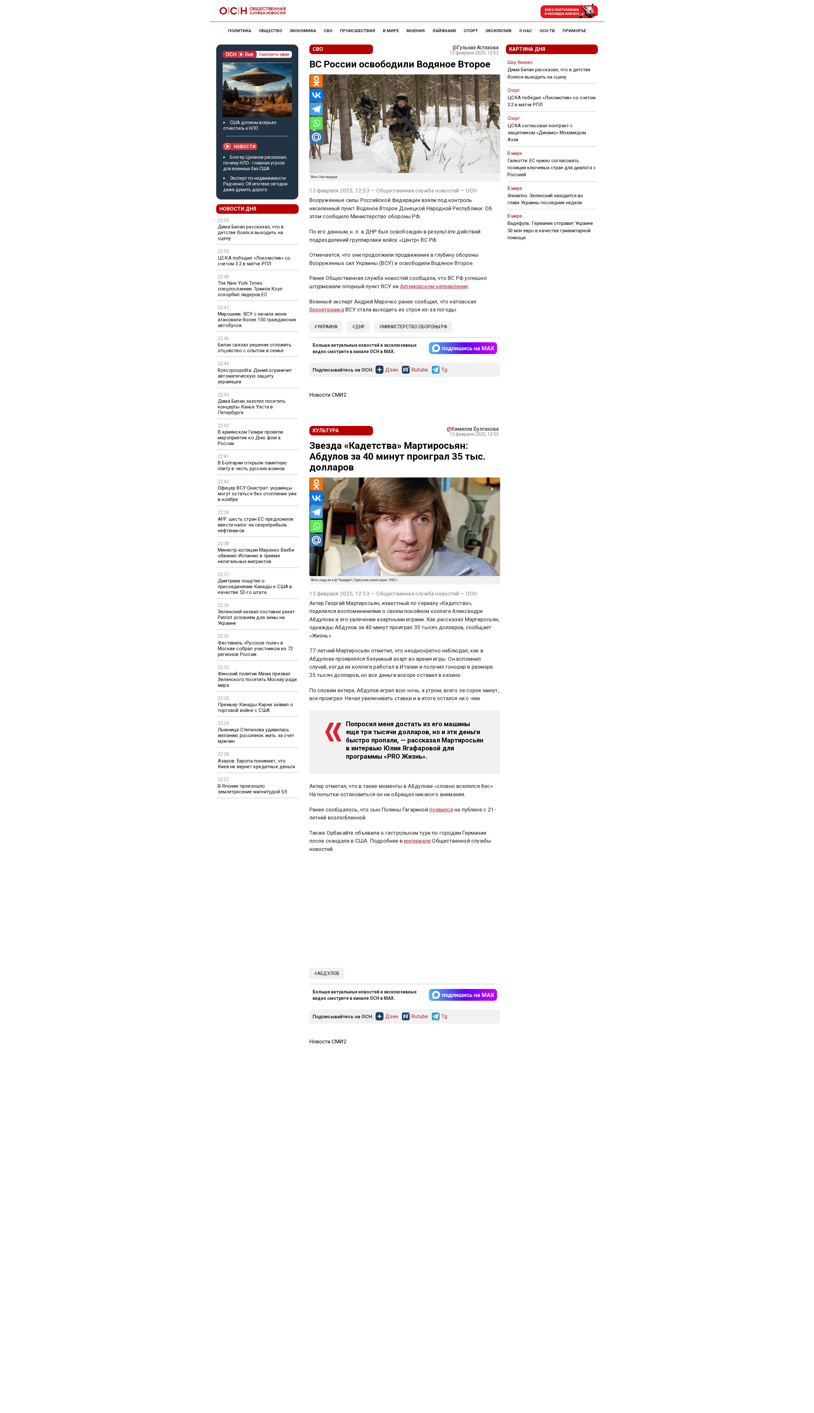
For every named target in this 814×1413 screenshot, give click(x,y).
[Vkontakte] (316, 95)
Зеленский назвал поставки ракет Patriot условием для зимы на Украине (256, 617)
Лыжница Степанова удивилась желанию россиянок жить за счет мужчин (256, 735)
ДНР (360, 326)
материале (417, 841)
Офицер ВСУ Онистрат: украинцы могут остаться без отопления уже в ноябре (257, 493)
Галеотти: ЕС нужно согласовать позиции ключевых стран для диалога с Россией (551, 167)
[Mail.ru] (316, 137)
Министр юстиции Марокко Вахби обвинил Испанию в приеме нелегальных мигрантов (256, 555)
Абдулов (328, 973)
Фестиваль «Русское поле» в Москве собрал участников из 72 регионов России (255, 648)
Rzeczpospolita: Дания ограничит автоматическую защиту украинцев (255, 376)
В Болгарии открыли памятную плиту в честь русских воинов (252, 465)
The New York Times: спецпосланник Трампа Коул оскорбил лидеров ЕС (250, 288)
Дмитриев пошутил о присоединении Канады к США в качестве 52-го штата (255, 586)
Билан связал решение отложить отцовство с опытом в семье (255, 347)
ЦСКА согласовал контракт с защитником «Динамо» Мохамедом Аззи (546, 133)
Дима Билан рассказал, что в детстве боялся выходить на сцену (251, 232)
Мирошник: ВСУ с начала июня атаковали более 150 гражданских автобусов (257, 319)
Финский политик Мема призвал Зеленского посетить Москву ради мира (257, 679)
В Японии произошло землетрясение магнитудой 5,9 (252, 789)
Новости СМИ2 (328, 395)
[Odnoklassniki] (316, 81)
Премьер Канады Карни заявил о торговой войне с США (255, 707)
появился (441, 809)
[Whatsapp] (316, 123)
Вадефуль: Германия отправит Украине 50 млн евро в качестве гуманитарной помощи (550, 230)
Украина (327, 326)
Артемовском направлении (434, 286)
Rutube (419, 370)
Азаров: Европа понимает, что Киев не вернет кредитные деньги (256, 763)
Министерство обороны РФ (414, 326)
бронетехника (326, 309)
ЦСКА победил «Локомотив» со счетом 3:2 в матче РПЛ (254, 261)
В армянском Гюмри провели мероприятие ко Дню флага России (250, 437)
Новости (245, 146)
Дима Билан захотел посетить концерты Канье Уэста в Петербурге (252, 406)
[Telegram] (316, 109)
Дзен (391, 370)
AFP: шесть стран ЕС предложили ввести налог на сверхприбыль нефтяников (255, 524)
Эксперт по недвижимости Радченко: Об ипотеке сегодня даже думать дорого (255, 184)
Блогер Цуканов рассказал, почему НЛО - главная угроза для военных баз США (255, 163)
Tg (444, 370)
